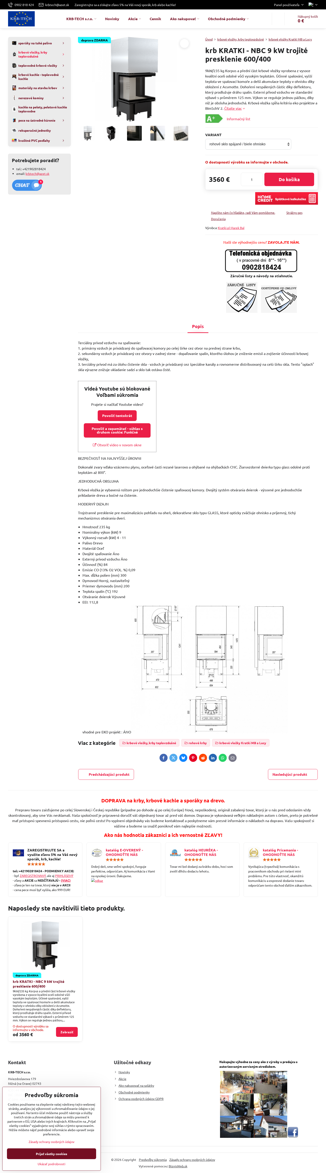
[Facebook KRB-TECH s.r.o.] (292, 1136)
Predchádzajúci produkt (109, 774)
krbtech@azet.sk (37, 174)
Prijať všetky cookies (51, 1154)
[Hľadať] (278, 19)
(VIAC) (66, 880)
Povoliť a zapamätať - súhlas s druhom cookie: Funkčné (117, 430)
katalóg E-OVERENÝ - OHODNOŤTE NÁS (124, 852)
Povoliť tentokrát (117, 415)
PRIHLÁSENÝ (64, 876)
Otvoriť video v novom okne (119, 445)
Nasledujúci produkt (289, 774)
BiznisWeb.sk (178, 1166)
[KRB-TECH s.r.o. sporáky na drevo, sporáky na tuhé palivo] (123, 880)
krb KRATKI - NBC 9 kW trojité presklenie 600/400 (38, 983)
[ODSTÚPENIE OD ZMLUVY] (279, 311)
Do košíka (289, 179)
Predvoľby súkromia (153, 1160)
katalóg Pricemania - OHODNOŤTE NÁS (280, 852)
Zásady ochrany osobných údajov (192, 1160)
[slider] (36, 864)
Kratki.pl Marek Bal (231, 228)
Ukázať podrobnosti (51, 1164)
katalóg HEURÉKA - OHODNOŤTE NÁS (201, 852)
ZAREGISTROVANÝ (33, 876)
